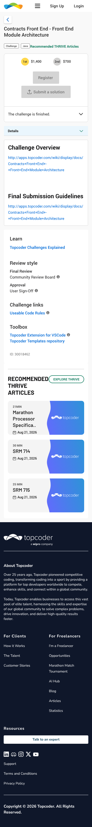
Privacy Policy (14, 783)
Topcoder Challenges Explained (37, 247)
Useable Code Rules (27, 313)
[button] (37, 6)
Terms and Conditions (20, 773)
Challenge (11, 46)
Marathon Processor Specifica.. (24, 418)
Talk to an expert (45, 739)
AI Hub (54, 681)
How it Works (14, 646)
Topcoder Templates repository (37, 341)
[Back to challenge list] (8, 20)
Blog (52, 691)
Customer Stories (17, 665)
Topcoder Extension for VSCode (38, 335)
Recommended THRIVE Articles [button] (54, 46)
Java (25, 46)
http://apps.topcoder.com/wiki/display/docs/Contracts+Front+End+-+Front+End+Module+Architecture (45, 163)
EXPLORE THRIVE (66, 379)
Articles (55, 701)
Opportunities (59, 655)
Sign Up (57, 6)
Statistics (56, 710)
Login (79, 6)
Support (10, 763)
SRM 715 (21, 490)
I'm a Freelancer (61, 646)
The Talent (12, 655)
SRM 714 (21, 451)
